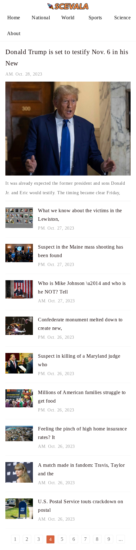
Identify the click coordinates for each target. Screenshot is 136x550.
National (41, 17)
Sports (95, 17)
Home (13, 17)
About (14, 33)
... (121, 539)
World (68, 17)
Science (122, 17)
